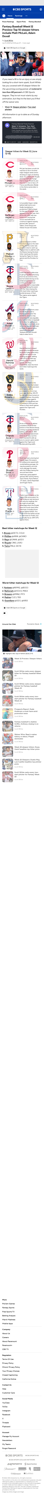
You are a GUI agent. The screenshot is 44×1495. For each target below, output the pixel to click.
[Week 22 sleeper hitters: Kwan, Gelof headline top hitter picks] (7, 751)
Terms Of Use (8, 1359)
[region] (22, 641)
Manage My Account (10, 1436)
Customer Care (8, 1393)
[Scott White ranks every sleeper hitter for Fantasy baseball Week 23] (7, 675)
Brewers (8, 594)
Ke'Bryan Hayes (9, 216)
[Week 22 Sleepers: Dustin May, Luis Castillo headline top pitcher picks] (7, 764)
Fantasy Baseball (35, 22)
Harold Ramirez (10, 361)
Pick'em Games (8, 1304)
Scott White (9, 41)
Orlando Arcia (10, 437)
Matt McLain (8, 181)
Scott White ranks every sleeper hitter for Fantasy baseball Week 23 (27, 673)
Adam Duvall (9, 324)
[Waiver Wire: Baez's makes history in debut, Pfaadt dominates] (7, 738)
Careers (5, 1337)
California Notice (9, 1379)
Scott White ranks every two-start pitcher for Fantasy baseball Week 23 (27, 698)
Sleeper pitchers (19, 107)
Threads (5, 1423)
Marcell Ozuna (9, 255)
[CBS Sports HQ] (32, 1455)
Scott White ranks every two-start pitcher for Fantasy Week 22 (26, 774)
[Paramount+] (10, 1468)
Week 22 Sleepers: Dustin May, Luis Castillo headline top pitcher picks (27, 762)
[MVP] (37, 1468)
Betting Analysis (8, 1316)
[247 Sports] (14, 1464)
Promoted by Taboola (33, 624)
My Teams (6, 1444)
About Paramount (9, 1341)
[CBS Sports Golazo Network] (22, 1459)
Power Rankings (8, 22)
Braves (7, 533)
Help (4, 1389)
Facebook (6, 1415)
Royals (8, 543)
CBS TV (5, 1349)
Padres (8, 597)
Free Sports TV (8, 1312)
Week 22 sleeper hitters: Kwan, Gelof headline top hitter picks (27, 748)
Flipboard (6, 1426)
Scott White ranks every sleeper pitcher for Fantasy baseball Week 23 (27, 686)
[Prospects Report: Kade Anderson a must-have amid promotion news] (7, 713)
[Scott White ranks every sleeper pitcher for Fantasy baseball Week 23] (7, 688)
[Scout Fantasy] (16, 1473)
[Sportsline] (31, 1464)
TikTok (4, 1407)
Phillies (7, 536)
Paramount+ (7, 1345)
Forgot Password (9, 1448)
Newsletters (7, 1440)
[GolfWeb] (28, 1473)
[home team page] (9, 164)
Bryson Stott (10, 471)
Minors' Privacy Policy (11, 1367)
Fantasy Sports (8, 1308)
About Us (6, 1333)
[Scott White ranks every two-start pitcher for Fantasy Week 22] (7, 776)
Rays (6, 539)
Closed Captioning (9, 1375)
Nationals (9, 591)
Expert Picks (21, 22)
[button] (3, 9)
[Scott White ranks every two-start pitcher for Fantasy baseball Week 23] (7, 701)
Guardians (9, 600)
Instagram (6, 1411)
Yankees (8, 587)
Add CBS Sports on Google (15, 48)
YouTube (5, 1403)
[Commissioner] (24, 1468)
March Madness (8, 1320)
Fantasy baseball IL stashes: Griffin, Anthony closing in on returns (26, 724)
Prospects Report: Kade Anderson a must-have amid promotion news (25, 711)
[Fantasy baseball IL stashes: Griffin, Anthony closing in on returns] (7, 726)
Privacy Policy (7, 1363)
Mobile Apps (7, 1323)
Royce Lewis (9, 287)
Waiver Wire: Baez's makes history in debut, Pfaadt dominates (25, 736)
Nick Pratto (8, 510)
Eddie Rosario (9, 396)
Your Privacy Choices (10, 1371)
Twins (7, 546)
